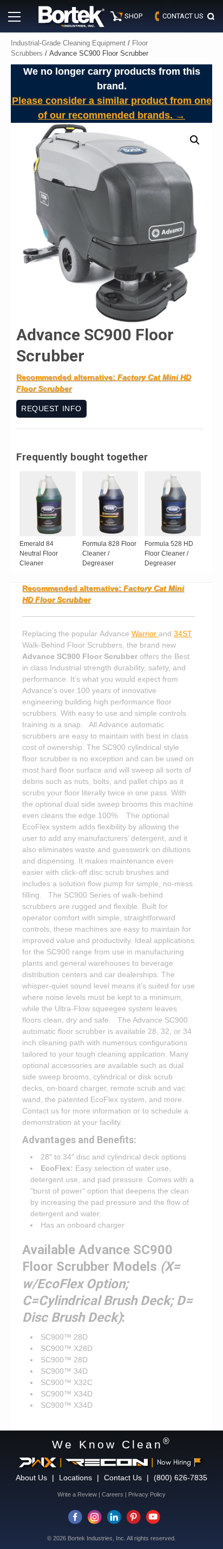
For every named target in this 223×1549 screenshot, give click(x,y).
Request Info (51, 408)
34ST (183, 633)
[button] (195, 140)
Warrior (145, 633)
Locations (75, 1477)
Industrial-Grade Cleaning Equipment (68, 43)
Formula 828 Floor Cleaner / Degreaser (109, 553)
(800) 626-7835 (180, 1477)
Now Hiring (174, 1462)
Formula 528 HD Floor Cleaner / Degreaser (169, 553)
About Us (31, 1477)
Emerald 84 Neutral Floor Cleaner (38, 553)
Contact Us (123, 1477)
